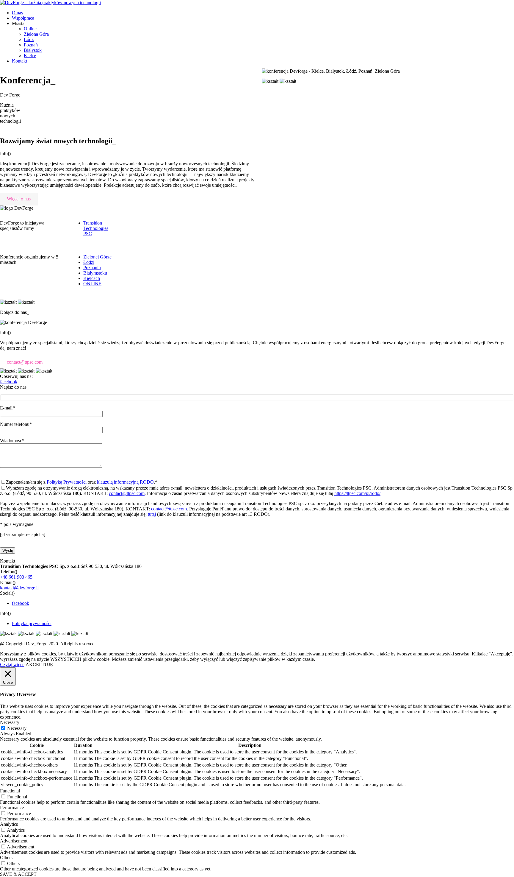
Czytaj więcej (13, 664)
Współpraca (23, 18)
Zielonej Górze (97, 256)
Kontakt (19, 60)
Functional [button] (10, 790)
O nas (17, 12)
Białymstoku (95, 272)
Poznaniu (92, 267)
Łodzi (88, 262)
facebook (20, 603)
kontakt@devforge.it (19, 587)
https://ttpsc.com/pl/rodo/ (357, 493)
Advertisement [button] (13, 840)
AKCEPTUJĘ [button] (39, 664)
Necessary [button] (9, 722)
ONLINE (92, 283)
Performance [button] (12, 807)
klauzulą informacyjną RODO (125, 482)
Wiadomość (12, 440)
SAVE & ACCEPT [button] (18, 874)
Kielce (30, 55)
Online (30, 28)
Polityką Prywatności (67, 482)
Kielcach (91, 278)
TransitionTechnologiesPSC (95, 228)
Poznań (31, 44)
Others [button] (6, 857)
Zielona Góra (36, 34)
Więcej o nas (19, 198)
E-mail (7, 407)
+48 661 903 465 (16, 577)
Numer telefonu (16, 424)
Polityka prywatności (31, 623)
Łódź (29, 39)
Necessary (16, 728)
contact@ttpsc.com (25, 361)
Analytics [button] (9, 824)
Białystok (33, 50)
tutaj (152, 514)
